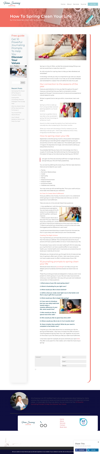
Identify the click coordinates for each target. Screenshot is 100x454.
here (78, 338)
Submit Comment (42, 373)
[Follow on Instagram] (45, 425)
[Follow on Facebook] (41, 425)
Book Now (63, 427)
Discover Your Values (59, 404)
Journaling (40, 20)
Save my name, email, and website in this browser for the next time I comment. (58, 369)
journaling (59, 266)
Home (62, 419)
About (62, 421)
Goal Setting (30, 20)
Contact (62, 425)
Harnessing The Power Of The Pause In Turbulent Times (18, 93)
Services (62, 423)
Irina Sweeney (18, 20)
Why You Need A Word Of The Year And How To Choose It (18, 108)
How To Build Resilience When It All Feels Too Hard (17, 119)
